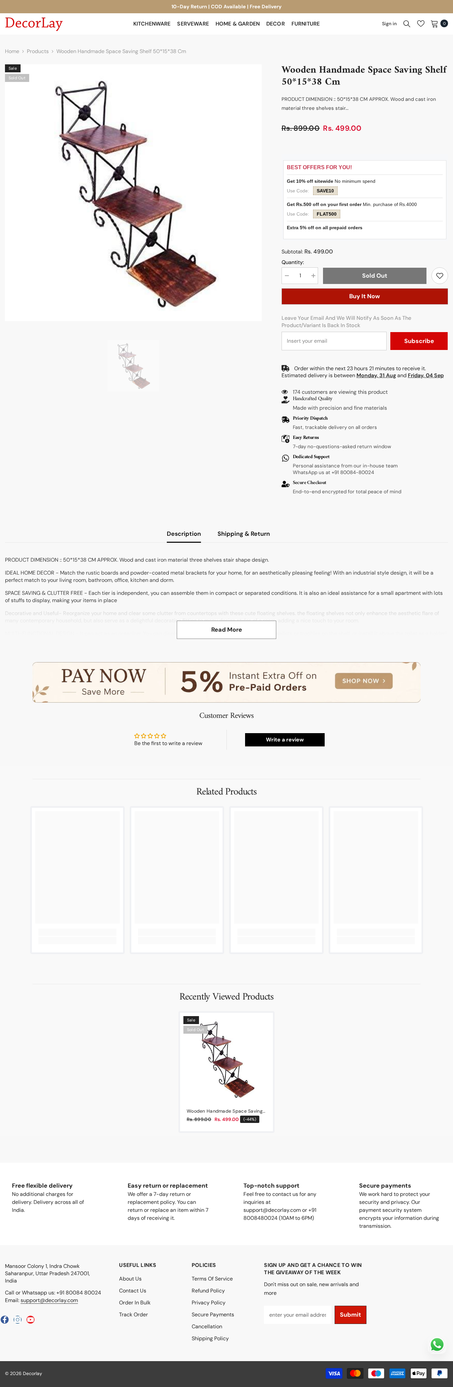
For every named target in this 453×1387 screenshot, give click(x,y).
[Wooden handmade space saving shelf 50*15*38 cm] (226, 1059)
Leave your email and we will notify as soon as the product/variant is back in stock (346, 321)
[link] (439, 275)
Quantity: (293, 262)
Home (12, 51)
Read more (226, 630)
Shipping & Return (244, 534)
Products (38, 51)
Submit (350, 1315)
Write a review (285, 739)
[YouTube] (30, 1320)
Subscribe (419, 341)
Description (184, 534)
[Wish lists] (420, 23)
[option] (226, 6)
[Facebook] (5, 1320)
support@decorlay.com (49, 1300)
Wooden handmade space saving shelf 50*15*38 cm (225, 1111)
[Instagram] (18, 1320)
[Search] (407, 23)
